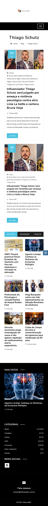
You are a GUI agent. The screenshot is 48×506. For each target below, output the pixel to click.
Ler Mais (12, 136)
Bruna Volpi (13, 76)
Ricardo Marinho (28, 82)
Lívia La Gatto (17, 82)
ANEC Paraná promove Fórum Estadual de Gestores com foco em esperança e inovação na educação (12, 263)
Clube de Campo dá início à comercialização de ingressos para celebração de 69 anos (34, 334)
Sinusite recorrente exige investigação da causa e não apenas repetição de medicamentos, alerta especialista (13, 336)
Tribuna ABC (13, 113)
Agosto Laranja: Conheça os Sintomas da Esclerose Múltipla (33, 259)
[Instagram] (7, 465)
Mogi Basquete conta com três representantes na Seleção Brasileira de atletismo (34, 299)
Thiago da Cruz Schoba (15, 84)
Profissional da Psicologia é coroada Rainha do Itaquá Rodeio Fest (13, 299)
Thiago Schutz (29, 84)
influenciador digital (14, 79)
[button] (19, 418)
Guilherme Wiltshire (25, 76)
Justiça (11, 73)
